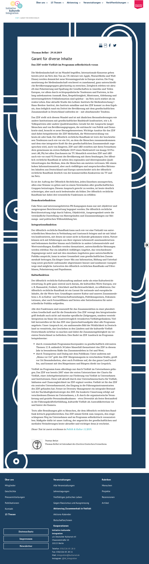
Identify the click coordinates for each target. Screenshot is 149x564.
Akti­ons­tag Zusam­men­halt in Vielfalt (72, 508)
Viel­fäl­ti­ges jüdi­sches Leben (67, 497)
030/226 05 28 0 (67, 548)
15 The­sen (10, 514)
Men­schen (107, 485)
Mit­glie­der (10, 485)
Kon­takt (9, 508)
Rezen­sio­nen (108, 497)
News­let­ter (26, 546)
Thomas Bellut (40, 52)
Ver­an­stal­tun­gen (62, 479)
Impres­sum (26, 538)
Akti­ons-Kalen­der (62, 514)
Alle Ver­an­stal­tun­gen (63, 485)
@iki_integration (69, 558)
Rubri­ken (106, 479)
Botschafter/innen (62, 520)
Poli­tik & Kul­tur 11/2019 (78, 429)
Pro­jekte (106, 491)
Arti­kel (105, 502)
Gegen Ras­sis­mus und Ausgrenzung (71, 502)
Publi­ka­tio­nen (12, 502)
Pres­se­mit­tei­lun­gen (15, 497)
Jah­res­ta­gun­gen (61, 491)
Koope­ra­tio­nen (61, 525)
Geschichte (10, 491)
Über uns (9, 479)
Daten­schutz (26, 531)
